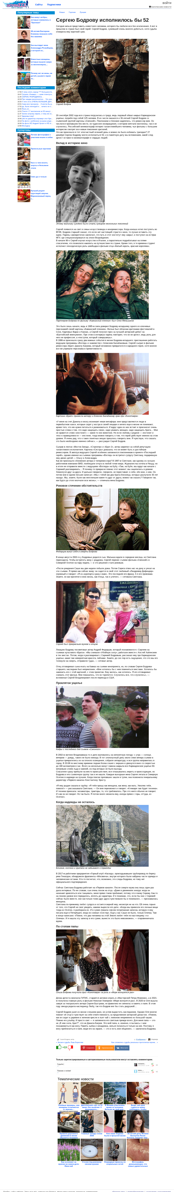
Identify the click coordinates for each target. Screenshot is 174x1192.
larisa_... (141, 1070)
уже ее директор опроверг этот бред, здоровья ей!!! (43, 118)
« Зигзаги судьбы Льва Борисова (69, 1042)
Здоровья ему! (28, 116)
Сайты (39, 4)
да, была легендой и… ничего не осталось (40, 106)
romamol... (141, 1063)
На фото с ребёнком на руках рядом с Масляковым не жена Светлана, (52, 121)
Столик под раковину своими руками (92, 1163)
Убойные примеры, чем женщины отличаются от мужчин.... (68, 1107)
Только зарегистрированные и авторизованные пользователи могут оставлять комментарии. (104, 1059)
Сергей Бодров (65, 1039)
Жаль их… (26, 109)
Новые (62, 12)
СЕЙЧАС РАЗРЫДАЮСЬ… (33, 97)
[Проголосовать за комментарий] (153, 1066)
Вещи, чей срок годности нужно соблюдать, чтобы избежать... (137, 1108)
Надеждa (154, 1039)
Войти (167, 3)
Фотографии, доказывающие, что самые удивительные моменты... (138, 1165)
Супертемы (24, 130)
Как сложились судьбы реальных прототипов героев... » (134, 1042)
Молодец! (26, 126)
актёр (72, 1039)
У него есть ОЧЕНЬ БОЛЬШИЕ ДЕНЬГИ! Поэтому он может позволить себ (53, 102)
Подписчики (54, 4)
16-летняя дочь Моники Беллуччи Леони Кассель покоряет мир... (138, 1136)
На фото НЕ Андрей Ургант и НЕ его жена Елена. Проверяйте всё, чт (51, 123)
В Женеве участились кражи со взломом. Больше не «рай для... (115, 1107)
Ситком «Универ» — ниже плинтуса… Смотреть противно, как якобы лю (52, 94)
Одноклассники (107, 1048)
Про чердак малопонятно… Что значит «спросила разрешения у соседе (52, 99)
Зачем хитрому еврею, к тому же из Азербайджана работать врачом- (50, 114)
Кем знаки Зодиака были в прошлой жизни (115, 1135)
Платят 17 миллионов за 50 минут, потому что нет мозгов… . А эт (49, 111)
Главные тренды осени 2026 (91, 1135)
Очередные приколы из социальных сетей (115, 1163)
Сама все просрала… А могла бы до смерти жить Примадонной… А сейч (52, 104)
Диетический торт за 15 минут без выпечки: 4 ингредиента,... (91, 1107)
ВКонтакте (124, 1048)
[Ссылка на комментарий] (58, 1066)
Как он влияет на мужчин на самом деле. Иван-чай (68, 1164)
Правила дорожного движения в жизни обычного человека (69, 1136)
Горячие (72, 12)
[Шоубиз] (16, 8)
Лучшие (83, 12)
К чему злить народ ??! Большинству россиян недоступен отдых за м (51, 92)
